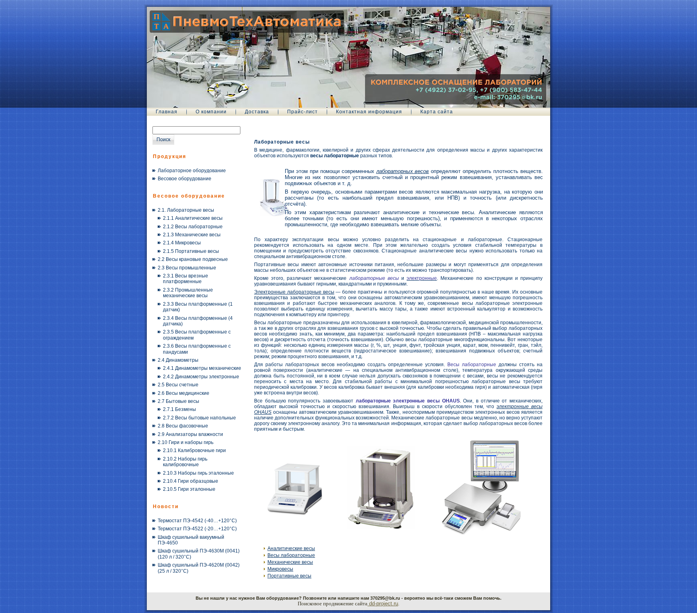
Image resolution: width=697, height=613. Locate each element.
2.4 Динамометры (178, 360)
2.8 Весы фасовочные (183, 426)
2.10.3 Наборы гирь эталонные (198, 473)
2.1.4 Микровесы (182, 243)
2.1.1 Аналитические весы (193, 218)
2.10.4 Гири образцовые (190, 481)
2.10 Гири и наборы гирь (185, 442)
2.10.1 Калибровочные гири (194, 450)
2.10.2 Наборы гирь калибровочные (185, 461)
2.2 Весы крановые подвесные (193, 259)
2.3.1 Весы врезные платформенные (185, 278)
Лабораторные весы (282, 142)
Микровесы (280, 569)
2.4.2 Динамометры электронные (201, 376)
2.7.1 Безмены (179, 409)
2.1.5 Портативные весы (191, 251)
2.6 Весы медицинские (183, 393)
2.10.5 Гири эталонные (189, 489)
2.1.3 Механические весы (192, 235)
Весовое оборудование (184, 178)
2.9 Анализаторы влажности (190, 434)
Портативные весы (289, 576)
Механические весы (290, 562)
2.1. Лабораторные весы (186, 210)
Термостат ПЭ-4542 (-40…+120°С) (197, 520)
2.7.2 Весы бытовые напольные (199, 418)
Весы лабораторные (291, 555)
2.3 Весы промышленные (187, 268)
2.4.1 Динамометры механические (202, 368)
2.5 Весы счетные (178, 385)
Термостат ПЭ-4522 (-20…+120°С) (197, 529)
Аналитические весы (291, 548)
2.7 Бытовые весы (178, 401)
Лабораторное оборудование (192, 170)
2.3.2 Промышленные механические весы (188, 292)
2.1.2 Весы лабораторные (193, 226)
